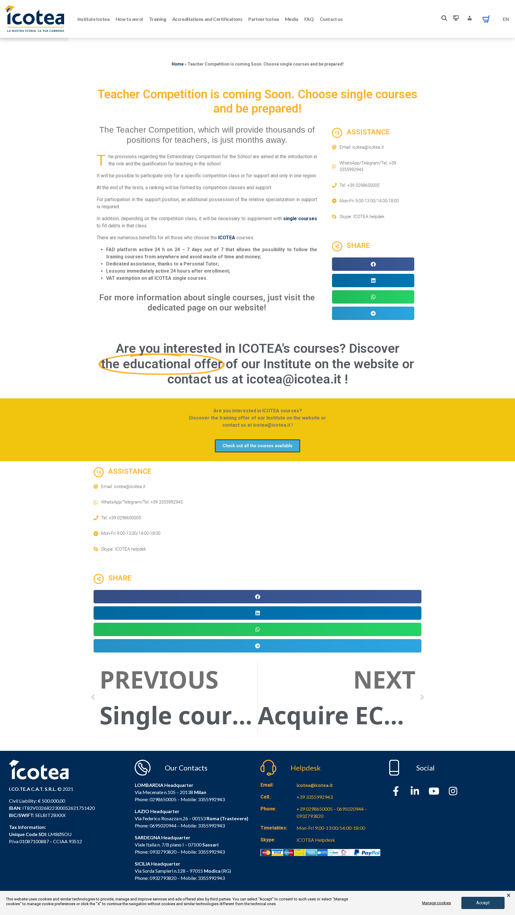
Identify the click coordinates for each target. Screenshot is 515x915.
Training (157, 19)
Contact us (331, 19)
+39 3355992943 (315, 797)
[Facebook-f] (395, 791)
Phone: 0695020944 (155, 825)
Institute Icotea (93, 19)
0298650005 (163, 799)
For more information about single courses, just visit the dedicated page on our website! (207, 303)
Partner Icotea (263, 19)
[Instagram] (453, 791)
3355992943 (211, 799)
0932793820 (163, 878)
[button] (373, 264)
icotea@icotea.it (315, 785)
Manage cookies (436, 903)
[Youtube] (433, 791)
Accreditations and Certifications (207, 19)
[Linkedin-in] (414, 791)
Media (291, 19)
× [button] (509, 895)
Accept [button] (483, 902)
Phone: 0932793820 (155, 852)
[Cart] (486, 19)
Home (178, 64)
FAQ (309, 19)
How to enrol (129, 19)
